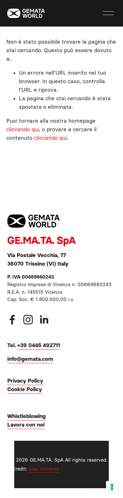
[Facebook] (12, 320)
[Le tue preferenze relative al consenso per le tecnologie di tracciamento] (112, 487)
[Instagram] (28, 320)
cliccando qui (22, 129)
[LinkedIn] (44, 320)
